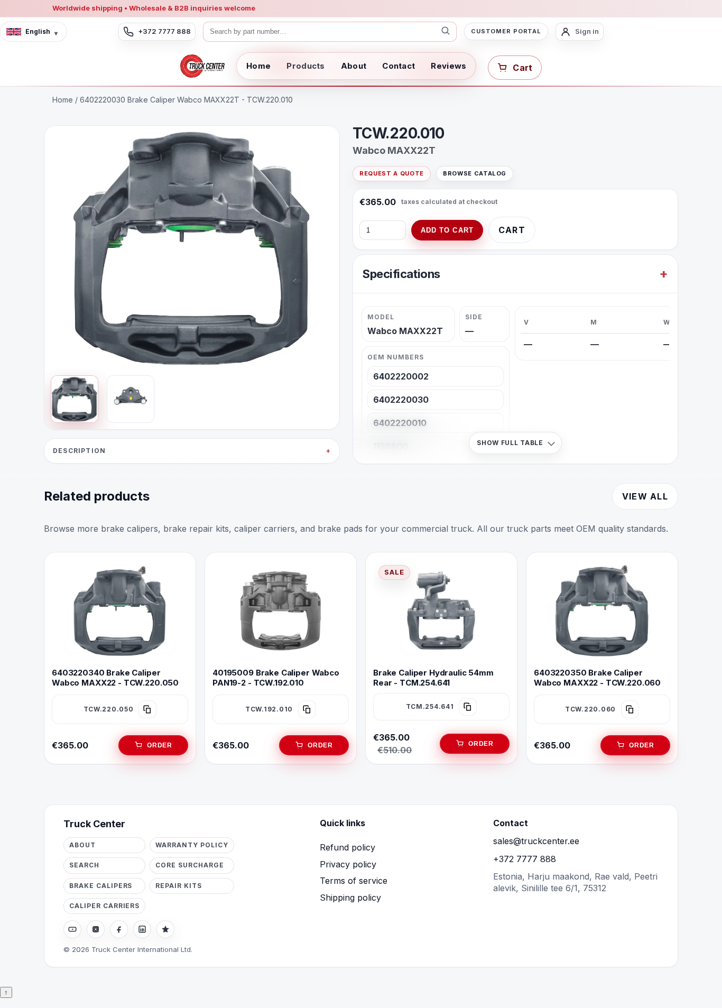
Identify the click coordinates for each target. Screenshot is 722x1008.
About (354, 66)
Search (84, 865)
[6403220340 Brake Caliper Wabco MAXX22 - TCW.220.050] (120, 611)
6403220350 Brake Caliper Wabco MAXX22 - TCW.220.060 (597, 678)
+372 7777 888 (524, 859)
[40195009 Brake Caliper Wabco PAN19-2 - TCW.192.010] (280, 611)
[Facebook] (119, 929)
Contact (398, 66)
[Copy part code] (147, 709)
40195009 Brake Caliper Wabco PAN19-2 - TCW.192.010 (275, 678)
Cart (511, 230)
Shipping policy (350, 897)
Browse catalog (474, 173)
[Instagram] (96, 929)
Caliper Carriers (104, 906)
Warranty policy (191, 845)
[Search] (445, 32)
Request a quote (391, 173)
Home (258, 66)
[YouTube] (72, 929)
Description (79, 451)
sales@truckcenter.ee (536, 841)
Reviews (448, 66)
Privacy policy (348, 864)
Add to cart (447, 230)
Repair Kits (178, 886)
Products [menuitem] (305, 66)
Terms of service (353, 880)
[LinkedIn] (142, 929)
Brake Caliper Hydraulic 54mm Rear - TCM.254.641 (433, 678)
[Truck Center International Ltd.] (202, 66)
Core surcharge (189, 865)
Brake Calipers (100, 886)
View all (645, 496)
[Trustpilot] (165, 929)
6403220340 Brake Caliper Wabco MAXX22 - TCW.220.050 (115, 678)
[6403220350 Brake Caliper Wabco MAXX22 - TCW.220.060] (602, 611)
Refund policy (347, 847)
